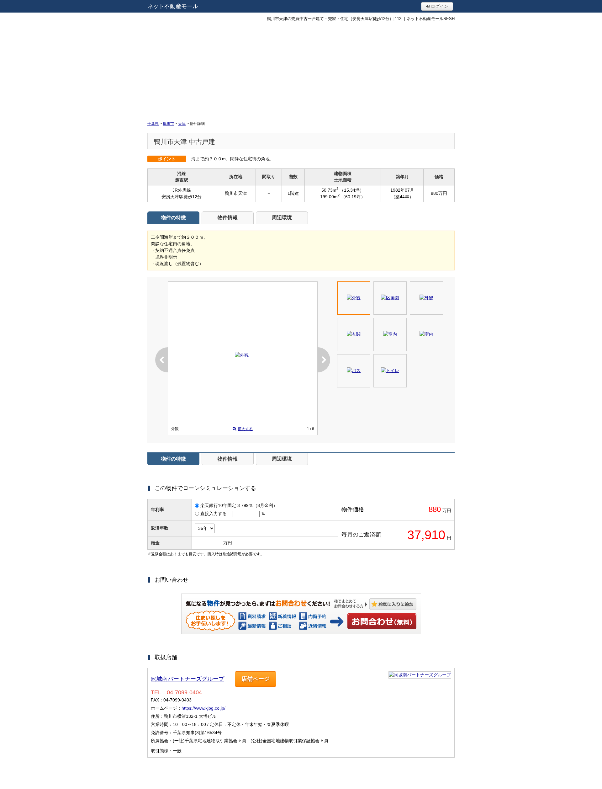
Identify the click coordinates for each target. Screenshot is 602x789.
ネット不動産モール (172, 6)
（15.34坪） (352, 190)
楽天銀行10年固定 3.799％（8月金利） (238, 505)
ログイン (439, 6)
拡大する (245, 429)
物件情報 (228, 217)
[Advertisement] (301, 71)
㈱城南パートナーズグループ (187, 679)
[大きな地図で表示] (419, 674)
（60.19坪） (353, 196)
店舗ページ (255, 679)
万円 (227, 542)
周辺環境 (282, 217)
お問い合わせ (381, 621)
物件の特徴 (173, 217)
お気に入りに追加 (392, 604)
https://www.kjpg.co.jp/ (203, 708)
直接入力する (213, 513)
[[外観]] (242, 355)
